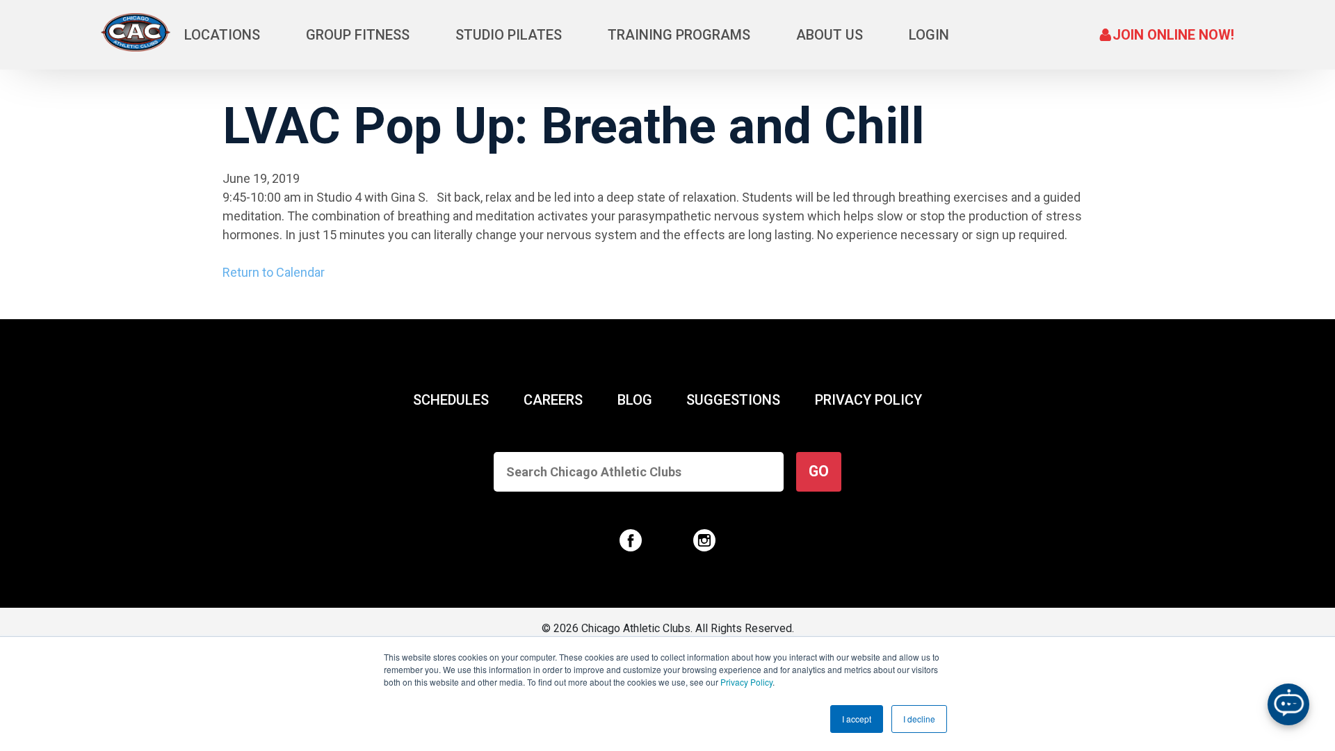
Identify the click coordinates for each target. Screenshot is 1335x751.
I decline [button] (919, 719)
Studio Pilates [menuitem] (508, 34)
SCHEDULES (451, 399)
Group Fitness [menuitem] (358, 34)
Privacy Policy (746, 682)
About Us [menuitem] (829, 34)
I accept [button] (856, 719)
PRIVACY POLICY (868, 399)
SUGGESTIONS (733, 399)
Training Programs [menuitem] (679, 34)
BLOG (634, 399)
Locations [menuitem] (222, 34)
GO (819, 471)
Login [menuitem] (929, 34)
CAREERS (553, 399)
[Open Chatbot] (1288, 704)
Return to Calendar (273, 272)
